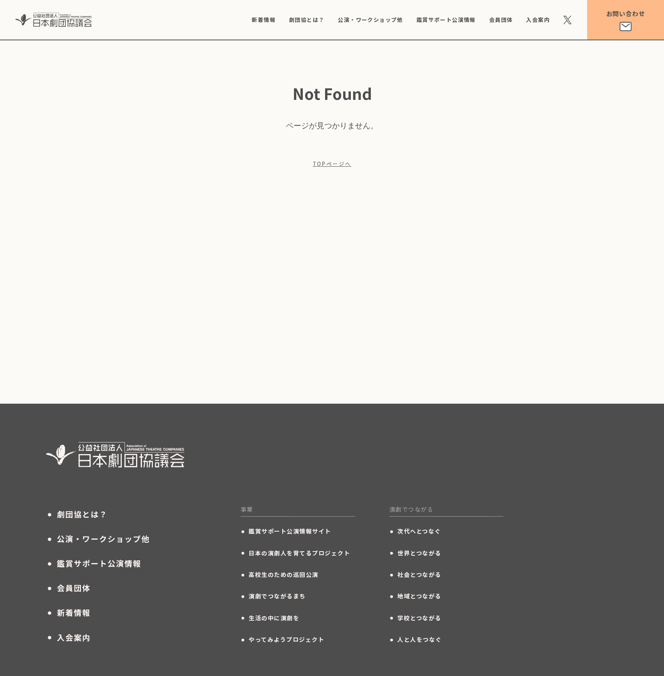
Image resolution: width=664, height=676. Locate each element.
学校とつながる (415, 618)
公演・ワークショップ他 (370, 19)
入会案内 (538, 19)
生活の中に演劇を (270, 618)
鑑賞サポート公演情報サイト (286, 531)
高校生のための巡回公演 (280, 575)
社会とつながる (415, 575)
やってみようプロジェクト (283, 639)
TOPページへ (332, 164)
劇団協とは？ (306, 19)
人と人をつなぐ (415, 639)
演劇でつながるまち (273, 596)
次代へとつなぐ (415, 531)
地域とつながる (415, 596)
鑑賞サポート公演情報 (446, 19)
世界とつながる (415, 553)
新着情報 (264, 19)
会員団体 (501, 19)
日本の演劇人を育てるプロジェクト (295, 553)
